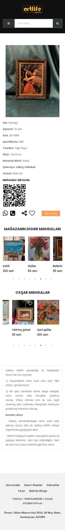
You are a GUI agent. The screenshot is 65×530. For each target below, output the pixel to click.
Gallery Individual (25, 167)
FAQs (21, 491)
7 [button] (46, 279)
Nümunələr (13, 485)
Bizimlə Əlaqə (38, 491)
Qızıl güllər (35, 330)
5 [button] (35, 279)
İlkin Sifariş (51, 213)
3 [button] (24, 279)
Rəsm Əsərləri (33, 485)
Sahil (6, 266)
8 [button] (51, 279)
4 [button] (30, 279)
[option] (32, 81)
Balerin (57, 266)
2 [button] (19, 279)
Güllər (32, 266)
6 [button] (40, 279)
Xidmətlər (53, 485)
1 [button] (13, 279)
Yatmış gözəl (12, 330)
